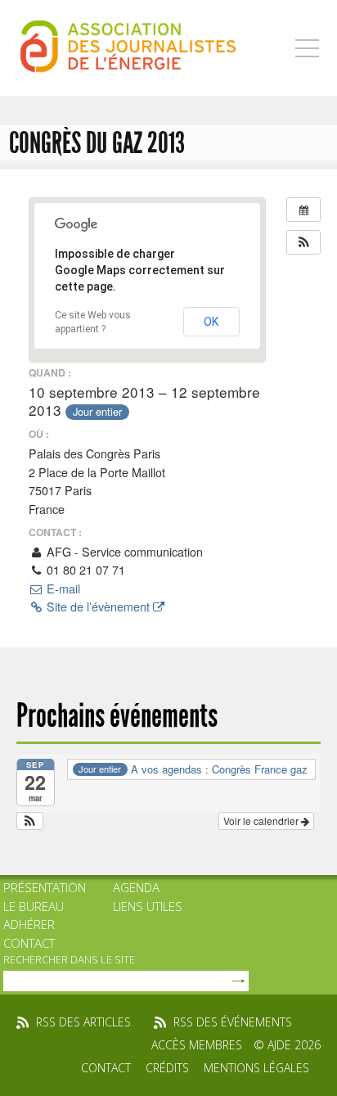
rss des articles (83, 1022)
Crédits (167, 1068)
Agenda (136, 887)
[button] (303, 242)
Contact (29, 943)
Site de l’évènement (98, 606)
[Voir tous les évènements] (303, 209)
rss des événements (232, 1022)
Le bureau (33, 906)
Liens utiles (147, 906)
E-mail (61, 588)
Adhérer (29, 924)
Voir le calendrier (262, 821)
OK (211, 321)
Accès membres (196, 1045)
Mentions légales (256, 1068)
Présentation (44, 887)
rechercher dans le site (69, 959)
